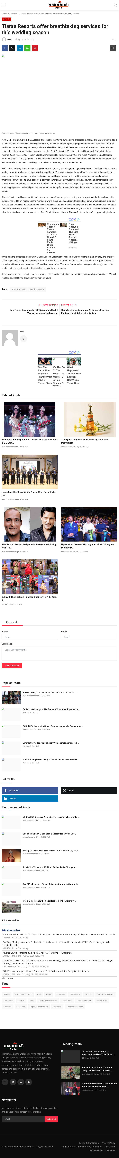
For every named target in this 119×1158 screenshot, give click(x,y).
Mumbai (88, 994)
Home (4, 13)
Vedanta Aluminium (105, 994)
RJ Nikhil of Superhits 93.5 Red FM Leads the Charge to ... (50, 867)
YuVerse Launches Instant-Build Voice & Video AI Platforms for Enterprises (37, 952)
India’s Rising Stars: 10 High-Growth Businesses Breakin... (51, 760)
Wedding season (36, 289)
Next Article (67, 305)
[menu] (3, 5)
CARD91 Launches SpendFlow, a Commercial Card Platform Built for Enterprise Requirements (46, 971)
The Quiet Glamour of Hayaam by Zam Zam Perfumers (84, 441)
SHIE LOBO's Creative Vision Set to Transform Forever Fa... (51, 817)
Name (5, 631)
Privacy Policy (108, 1142)
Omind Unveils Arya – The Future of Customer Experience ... (51, 709)
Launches (60, 994)
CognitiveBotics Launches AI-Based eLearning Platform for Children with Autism (85, 312)
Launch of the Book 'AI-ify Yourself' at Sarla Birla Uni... (28, 494)
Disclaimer (110, 1146)
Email (64, 631)
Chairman (57, 1006)
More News (7, 978)
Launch (21, 1000)
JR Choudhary (87, 1090)
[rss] (28, 1082)
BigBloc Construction (39, 1006)
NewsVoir (110, 1150)
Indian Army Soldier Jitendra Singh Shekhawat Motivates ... (97, 1069)
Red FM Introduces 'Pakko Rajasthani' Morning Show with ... (51, 884)
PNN (22, 331)
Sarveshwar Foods (75, 1006)
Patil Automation (84, 1000)
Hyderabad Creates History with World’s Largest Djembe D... (87, 546)
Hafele (7, 994)
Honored (7, 1006)
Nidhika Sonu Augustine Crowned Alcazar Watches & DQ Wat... (29, 441)
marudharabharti (9, 447)
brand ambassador (23, 994)
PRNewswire (96, 1150)
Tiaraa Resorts (18, 289)
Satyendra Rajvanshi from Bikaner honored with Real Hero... (99, 1085)
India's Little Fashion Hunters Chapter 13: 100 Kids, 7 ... (29, 599)
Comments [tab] (12, 622)
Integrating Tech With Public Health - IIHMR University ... (49, 901)
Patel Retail (67, 1000)
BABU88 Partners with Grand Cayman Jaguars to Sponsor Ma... (53, 726)
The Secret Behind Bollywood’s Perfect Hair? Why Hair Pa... (29, 546)
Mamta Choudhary (30, 729)
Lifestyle (13, 13)
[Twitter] (13, 1082)
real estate (75, 994)
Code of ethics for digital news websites (82, 1146)
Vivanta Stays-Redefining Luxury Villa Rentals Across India (51, 743)
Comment (7, 643)
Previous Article (50, 305)
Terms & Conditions (89, 1142)
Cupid (48, 994)
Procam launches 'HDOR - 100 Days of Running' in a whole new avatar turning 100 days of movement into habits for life (59, 934)
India (39, 994)
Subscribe (51, 1118)
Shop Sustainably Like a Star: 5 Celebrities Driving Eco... (49, 834)
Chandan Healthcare (48, 1000)
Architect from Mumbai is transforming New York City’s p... (99, 1053)
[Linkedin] (20, 1082)
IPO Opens (8, 1000)
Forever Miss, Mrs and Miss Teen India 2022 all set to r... (50, 692)
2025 (32, 1000)
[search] (115, 5)
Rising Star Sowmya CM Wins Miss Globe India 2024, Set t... (51, 850)
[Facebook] (5, 1082)
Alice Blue (21, 1006)
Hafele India (102, 1000)
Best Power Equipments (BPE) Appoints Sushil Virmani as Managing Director (34, 312)
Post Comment (12, 665)
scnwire (5, 604)
